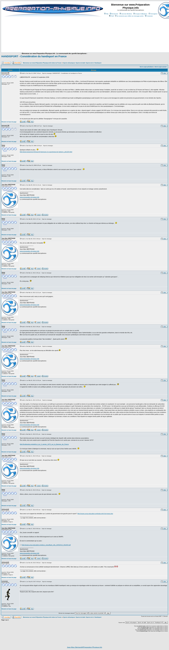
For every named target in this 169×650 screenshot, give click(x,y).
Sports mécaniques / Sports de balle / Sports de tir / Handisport (82, 63)
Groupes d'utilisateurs (141, 14)
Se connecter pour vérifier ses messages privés (130, 16)
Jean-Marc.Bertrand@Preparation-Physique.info (84, 647)
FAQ (107, 14)
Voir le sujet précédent (146, 66)
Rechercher (115, 14)
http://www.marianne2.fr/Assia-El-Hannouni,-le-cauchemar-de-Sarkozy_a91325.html (46, 152)
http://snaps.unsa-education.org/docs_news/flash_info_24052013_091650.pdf (46, 545)
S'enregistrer (154, 14)
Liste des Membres (126, 14)
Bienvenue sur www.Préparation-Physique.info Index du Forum (42, 63)
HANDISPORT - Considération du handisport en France (34, 56)
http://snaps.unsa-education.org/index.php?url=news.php (95, 513)
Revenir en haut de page (9, 122)
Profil (112, 16)
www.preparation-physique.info (29, 197)
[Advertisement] (48, 46)
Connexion (150, 16)
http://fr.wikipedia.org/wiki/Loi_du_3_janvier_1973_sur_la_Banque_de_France (44, 444)
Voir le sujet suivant (161, 66)
